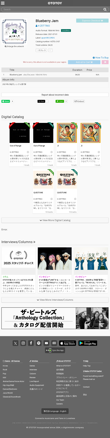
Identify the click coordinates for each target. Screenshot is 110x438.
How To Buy (102, 57)
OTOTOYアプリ (62, 392)
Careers (59, 404)
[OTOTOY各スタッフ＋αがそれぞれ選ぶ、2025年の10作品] (18, 261)
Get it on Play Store (87, 343)
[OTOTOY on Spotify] (39, 343)
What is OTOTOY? (63, 366)
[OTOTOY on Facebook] (31, 343)
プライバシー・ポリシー (66, 377)
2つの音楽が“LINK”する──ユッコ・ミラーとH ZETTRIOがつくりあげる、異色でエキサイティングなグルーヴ (54, 283)
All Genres (15, 361)
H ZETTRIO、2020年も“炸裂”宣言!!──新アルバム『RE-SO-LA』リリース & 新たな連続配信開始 (90, 283)
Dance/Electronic (10, 389)
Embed (80, 101)
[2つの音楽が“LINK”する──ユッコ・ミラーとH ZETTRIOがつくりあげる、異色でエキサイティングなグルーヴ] (55, 261)
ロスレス (42, 50)
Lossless (66, 30)
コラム (5, 277)
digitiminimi (68, 427)
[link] (92, 21)
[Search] (106, 9)
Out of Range (15, 145)
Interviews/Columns (17, 242)
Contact (86, 387)
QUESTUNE (38, 192)
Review (33, 377)
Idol (4, 377)
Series (32, 366)
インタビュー (44, 277)
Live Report (34, 381)
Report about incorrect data (55, 94)
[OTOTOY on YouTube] (46, 343)
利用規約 (60, 374)
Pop (4, 374)
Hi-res (5, 366)
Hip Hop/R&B (8, 385)
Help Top (87, 366)
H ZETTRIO (43, 25)
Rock (5, 370)
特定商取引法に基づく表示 (67, 381)
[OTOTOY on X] (15, 343)
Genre (7, 361)
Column (33, 374)
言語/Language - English (55, 411)
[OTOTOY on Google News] (54, 343)
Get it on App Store (67, 343)
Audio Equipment (37, 385)
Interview (33, 370)
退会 (85, 395)
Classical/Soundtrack (12, 397)
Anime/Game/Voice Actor (13, 381)
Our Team (60, 400)
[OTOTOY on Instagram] (23, 343)
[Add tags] (50, 50)
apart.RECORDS (48, 37)
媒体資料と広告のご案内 (66, 396)
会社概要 (60, 370)
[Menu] (3, 3)
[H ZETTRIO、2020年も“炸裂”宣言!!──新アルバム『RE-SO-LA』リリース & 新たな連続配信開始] (91, 261)
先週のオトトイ (36, 389)
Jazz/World (8, 393)
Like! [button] (61, 101)
